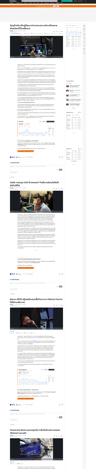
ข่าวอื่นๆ (73, 108)
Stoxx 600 (21, 68)
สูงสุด (30, 375)
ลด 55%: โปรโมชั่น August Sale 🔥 (67, 0)
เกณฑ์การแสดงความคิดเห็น (13, 172)
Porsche (19, 97)
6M (24, 375)
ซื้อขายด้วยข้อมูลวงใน (57, 4)
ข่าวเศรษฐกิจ (38, 4)
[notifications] (83, 0)
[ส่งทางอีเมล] (29, 157)
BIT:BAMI (34, 336)
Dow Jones (68, 39)
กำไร (68, 4)
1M (22, 375)
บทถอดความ (71, 4)
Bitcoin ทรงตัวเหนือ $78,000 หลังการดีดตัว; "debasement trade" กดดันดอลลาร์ (75, 100)
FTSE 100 (37, 69)
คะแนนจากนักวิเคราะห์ (64, 4)
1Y (26, 375)
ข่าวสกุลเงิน (24, 4)
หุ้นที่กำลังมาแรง (69, 148)
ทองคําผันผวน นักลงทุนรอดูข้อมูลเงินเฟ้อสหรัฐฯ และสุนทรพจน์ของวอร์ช (75, 86)
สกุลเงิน (67, 25)
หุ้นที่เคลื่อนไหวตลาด (69, 112)
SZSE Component (68, 42)
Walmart (34, 467)
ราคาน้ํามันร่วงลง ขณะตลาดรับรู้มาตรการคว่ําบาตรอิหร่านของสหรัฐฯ (75, 95)
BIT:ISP (33, 356)
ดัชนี (70, 25)
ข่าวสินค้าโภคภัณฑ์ (34, 4)
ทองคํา (18, 102)
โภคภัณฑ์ (73, 25)
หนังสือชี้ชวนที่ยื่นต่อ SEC (77, 4)
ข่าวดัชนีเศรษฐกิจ (47, 4)
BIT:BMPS (36, 337)
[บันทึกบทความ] (56, 31)
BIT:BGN (25, 347)
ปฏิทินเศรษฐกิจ (46, 2)
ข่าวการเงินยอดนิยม (16, 4)
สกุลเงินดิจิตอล (29, 4)
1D (19, 375)
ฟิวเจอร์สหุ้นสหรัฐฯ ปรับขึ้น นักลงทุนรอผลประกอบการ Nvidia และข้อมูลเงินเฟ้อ (75, 104)
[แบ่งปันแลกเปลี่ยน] (54, 31)
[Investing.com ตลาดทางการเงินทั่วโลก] (14, 1)
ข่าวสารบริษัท (52, 4)
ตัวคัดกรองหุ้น (52, 2)
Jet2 (28, 94)
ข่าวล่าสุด (11, 4)
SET (66, 36)
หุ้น (76, 25)
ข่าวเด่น (21, 4)
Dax (37, 68)
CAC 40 (53, 68)
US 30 (67, 41)
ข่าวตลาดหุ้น (42, 4)
